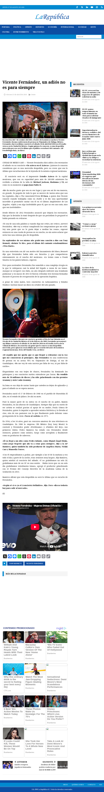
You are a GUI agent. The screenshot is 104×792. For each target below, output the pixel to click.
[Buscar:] (88, 37)
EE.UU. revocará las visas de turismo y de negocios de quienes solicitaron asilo (91, 93)
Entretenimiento (21, 32)
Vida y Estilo (38, 32)
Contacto (92, 785)
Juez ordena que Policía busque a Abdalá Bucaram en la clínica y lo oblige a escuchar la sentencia (91, 155)
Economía (52, 27)
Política (17, 27)
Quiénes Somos (78, 785)
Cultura (5, 32)
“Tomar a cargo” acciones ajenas (89, 225)
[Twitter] (82, 7)
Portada (6, 27)
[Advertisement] (52, 58)
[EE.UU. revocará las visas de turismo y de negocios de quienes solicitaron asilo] (75, 93)
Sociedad (82, 27)
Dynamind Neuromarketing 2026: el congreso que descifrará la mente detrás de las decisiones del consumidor (91, 178)
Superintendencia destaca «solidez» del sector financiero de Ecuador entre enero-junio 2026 (91, 134)
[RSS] (102, 7)
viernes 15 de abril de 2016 (16, 95)
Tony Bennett (15, 563)
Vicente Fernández (34, 563)
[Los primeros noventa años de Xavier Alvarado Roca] (75, 210)
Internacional (67, 27)
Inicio (65, 785)
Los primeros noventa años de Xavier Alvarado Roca (91, 209)
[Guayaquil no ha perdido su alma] (75, 241)
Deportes (40, 27)
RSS (100, 785)
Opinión (28, 27)
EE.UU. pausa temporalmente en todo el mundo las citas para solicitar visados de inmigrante (91, 113)
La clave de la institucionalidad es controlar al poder (90, 269)
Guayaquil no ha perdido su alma (89, 239)
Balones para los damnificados (89, 254)
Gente (93, 27)
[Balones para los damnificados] (75, 256)
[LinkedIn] (87, 7)
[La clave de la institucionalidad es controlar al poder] (75, 270)
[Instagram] (97, 7)
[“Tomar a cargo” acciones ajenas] (75, 226)
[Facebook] (77, 7)
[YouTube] (92, 7)
